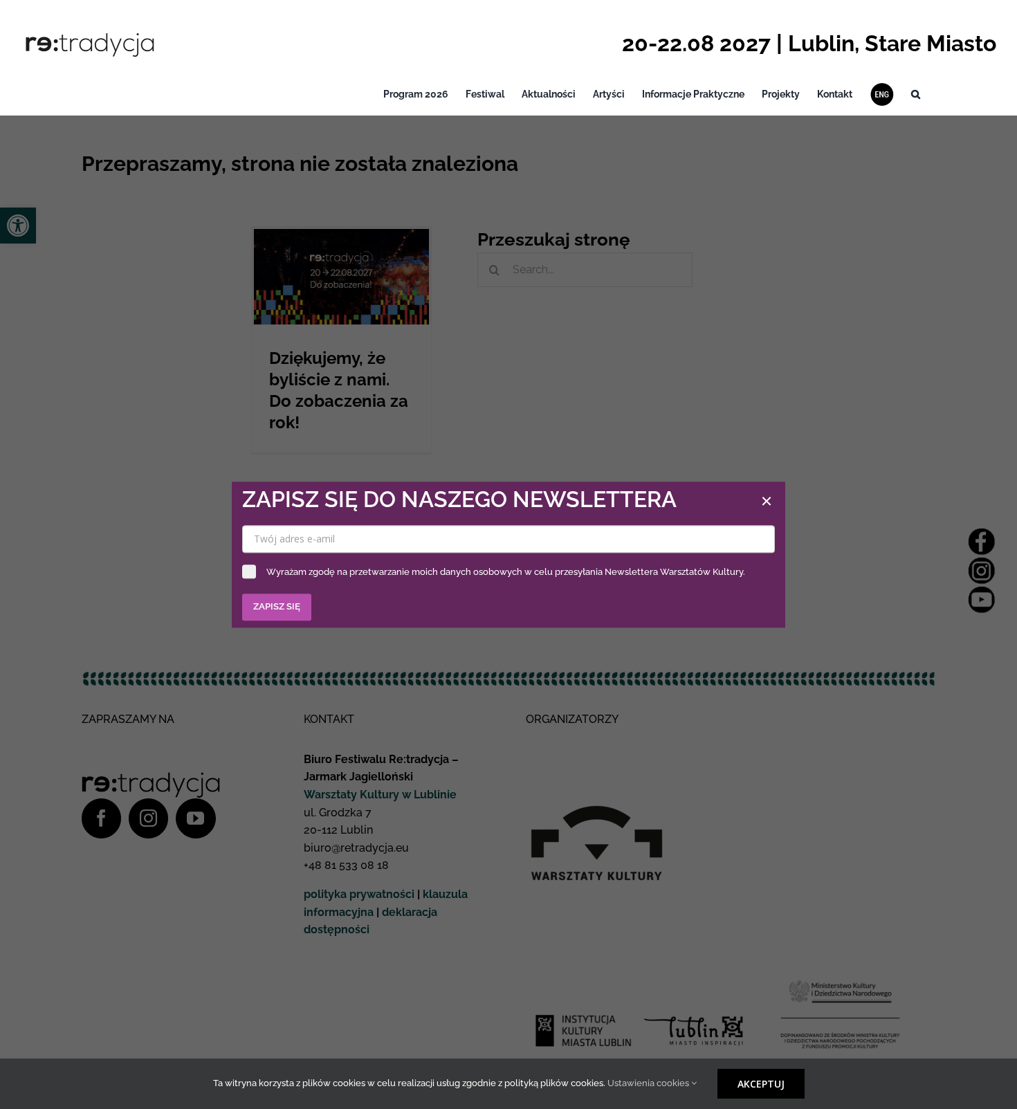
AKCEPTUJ (761, 1083)
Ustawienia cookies (649, 1083)
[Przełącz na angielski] (882, 94)
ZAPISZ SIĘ (276, 606)
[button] (915, 94)
